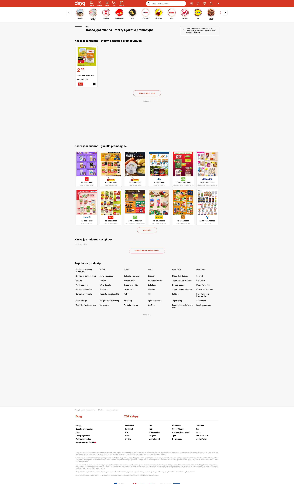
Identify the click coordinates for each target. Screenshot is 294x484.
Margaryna (104, 305)
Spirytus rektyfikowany (109, 300)
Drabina (151, 289)
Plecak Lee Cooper (180, 276)
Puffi (126, 294)
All (149, 294)
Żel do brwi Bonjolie (84, 294)
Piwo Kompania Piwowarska (202, 295)
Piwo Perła (176, 269)
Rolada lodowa (178, 285)
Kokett (126, 269)
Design (103, 280)
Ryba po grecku (154, 300)
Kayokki (79, 280)
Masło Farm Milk (203, 285)
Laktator (175, 294)
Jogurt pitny (177, 300)
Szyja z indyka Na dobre (182, 289)
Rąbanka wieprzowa (204, 289)
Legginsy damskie (203, 305)
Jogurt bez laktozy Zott (182, 280)
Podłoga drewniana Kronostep (84, 270)
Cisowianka (129, 289)
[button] (191, 3)
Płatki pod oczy (82, 285)
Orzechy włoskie (131, 285)
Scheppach (201, 300)
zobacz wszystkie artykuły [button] (147, 250)
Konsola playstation (84, 289)
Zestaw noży (129, 280)
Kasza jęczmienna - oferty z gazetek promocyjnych (108, 40)
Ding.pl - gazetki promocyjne (85, 410)
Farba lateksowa (131, 305)
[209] (86, 56)
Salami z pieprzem (131, 276)
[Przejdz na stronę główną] (80, 3)
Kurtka (151, 269)
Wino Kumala (105, 285)
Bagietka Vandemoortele (86, 305)
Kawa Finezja (81, 300)
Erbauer (151, 276)
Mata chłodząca (106, 276)
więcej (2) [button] (147, 230)
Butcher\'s (104, 289)
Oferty (100, 410)
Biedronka (200, 280)
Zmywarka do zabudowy (86, 276)
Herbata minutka (155, 280)
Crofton (151, 305)
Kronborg (128, 300)
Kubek (102, 269)
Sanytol (199, 276)
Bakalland (152, 285)
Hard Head (200, 269)
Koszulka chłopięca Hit (109, 294)
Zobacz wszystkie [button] (147, 93)
